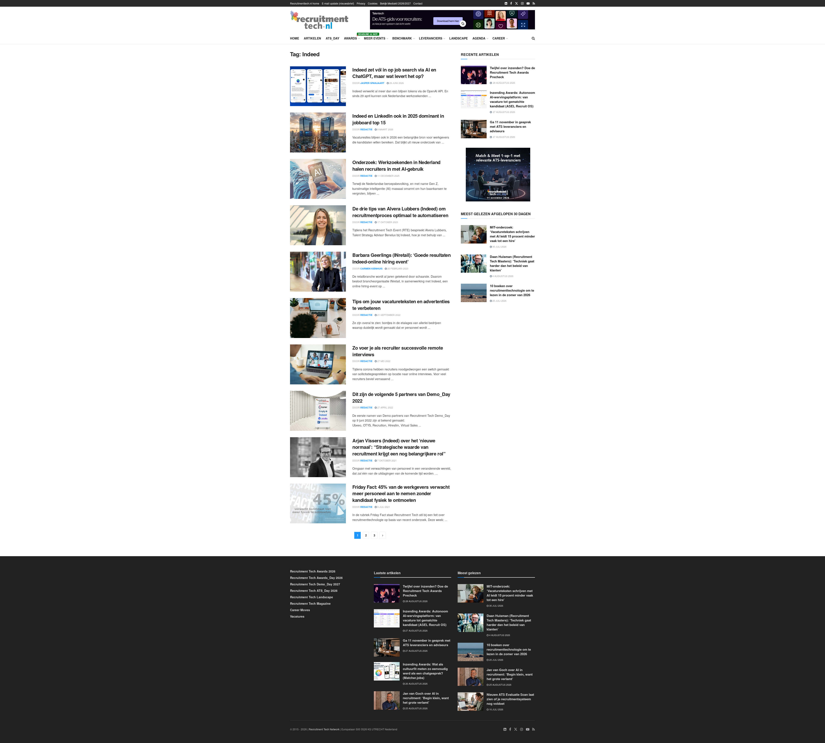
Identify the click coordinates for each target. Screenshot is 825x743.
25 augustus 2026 (416, 708)
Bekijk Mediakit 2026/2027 (395, 3)
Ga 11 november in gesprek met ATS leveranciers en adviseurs (510, 126)
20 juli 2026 (499, 300)
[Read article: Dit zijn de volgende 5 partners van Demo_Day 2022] (318, 411)
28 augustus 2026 (416, 601)
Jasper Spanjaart (372, 83)
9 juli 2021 (383, 507)
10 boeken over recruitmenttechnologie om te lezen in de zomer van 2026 (512, 290)
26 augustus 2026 (416, 683)
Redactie (366, 129)
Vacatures (297, 616)
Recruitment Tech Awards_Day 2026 (316, 578)
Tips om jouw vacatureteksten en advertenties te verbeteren (401, 304)
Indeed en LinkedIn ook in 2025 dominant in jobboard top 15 (398, 119)
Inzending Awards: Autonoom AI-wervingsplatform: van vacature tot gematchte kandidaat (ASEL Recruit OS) (512, 99)
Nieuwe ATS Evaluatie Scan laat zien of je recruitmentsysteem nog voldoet (510, 699)
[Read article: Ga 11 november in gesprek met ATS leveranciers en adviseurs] (474, 129)
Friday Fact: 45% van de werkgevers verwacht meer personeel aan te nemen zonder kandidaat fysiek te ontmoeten (400, 493)
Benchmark (402, 38)
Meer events (374, 38)
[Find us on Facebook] (511, 3)
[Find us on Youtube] (528, 3)
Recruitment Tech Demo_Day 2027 (315, 584)
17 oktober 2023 (387, 222)
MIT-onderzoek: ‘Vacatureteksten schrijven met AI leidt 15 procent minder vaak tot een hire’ (512, 234)
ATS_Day (332, 38)
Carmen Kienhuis (371, 268)
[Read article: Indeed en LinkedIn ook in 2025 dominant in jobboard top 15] (318, 132)
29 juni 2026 (396, 83)
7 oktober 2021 (387, 460)
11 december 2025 (388, 175)
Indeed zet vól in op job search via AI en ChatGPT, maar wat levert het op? (394, 73)
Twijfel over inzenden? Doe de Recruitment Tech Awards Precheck (512, 72)
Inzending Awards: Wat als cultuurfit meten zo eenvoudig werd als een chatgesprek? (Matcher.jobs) (425, 671)
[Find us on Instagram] (522, 3)
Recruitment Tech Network (324, 729)
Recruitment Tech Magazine (310, 603)
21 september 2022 (388, 315)
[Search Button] (533, 38)
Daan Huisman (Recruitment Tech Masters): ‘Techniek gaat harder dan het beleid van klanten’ (512, 263)
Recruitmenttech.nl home (304, 3)
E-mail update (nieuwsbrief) (338, 3)
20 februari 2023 (397, 268)
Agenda (478, 38)
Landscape (458, 38)
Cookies (372, 3)
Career (498, 38)
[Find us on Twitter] (516, 3)
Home (294, 38)
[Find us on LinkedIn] (506, 3)
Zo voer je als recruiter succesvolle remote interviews (397, 351)
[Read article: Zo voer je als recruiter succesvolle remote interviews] (318, 364)
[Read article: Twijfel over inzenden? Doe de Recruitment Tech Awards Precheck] (474, 75)
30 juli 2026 (499, 246)
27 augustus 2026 (416, 630)
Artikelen (312, 38)
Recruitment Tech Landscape (311, 597)
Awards (351, 37)
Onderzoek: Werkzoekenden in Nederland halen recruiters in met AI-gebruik (396, 165)
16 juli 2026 (496, 709)
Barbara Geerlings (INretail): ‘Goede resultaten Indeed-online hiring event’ (401, 258)
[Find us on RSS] (534, 3)
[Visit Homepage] (319, 19)
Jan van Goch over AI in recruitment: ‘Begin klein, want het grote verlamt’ (426, 698)
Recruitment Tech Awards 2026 (312, 571)
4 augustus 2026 (502, 276)
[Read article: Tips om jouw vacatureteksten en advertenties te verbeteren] (318, 318)
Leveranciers (430, 38)
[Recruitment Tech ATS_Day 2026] (498, 174)
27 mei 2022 (383, 361)
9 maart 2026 (385, 129)
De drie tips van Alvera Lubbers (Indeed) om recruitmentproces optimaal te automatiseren (400, 212)
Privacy (361, 3)
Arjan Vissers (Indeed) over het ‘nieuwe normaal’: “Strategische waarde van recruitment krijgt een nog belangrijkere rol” (398, 447)
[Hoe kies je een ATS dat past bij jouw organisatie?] (452, 19)
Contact (417, 3)
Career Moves (300, 610)
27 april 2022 (385, 407)
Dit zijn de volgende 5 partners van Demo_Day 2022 (401, 397)
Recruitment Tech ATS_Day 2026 (314, 590)
